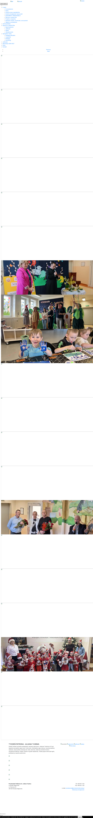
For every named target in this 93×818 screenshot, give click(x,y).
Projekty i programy (10, 19)
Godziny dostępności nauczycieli (13, 14)
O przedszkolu (9, 9)
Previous (48, 49)
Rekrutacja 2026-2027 (8, 43)
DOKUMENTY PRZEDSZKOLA (13, 15)
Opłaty (7, 30)
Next (48, 51)
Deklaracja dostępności (78, 789)
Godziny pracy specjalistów (12, 12)
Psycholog (8, 40)
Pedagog (7, 38)
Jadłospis (7, 28)
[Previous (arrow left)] (0, 815)
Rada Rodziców (9, 27)
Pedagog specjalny (10, 35)
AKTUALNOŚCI (6, 24)
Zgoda (80, 817)
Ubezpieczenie (9, 32)
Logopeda (8, 37)
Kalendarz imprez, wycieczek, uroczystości (16, 20)
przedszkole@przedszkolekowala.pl (75, 788)
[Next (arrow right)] (2, 815)
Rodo (4, 45)
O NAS (4, 7)
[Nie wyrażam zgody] (82, 817)
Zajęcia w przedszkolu (11, 22)
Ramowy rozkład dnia (11, 17)
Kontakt (5, 47)
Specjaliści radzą (7, 33)
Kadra (6, 10)
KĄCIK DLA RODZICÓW (9, 25)
